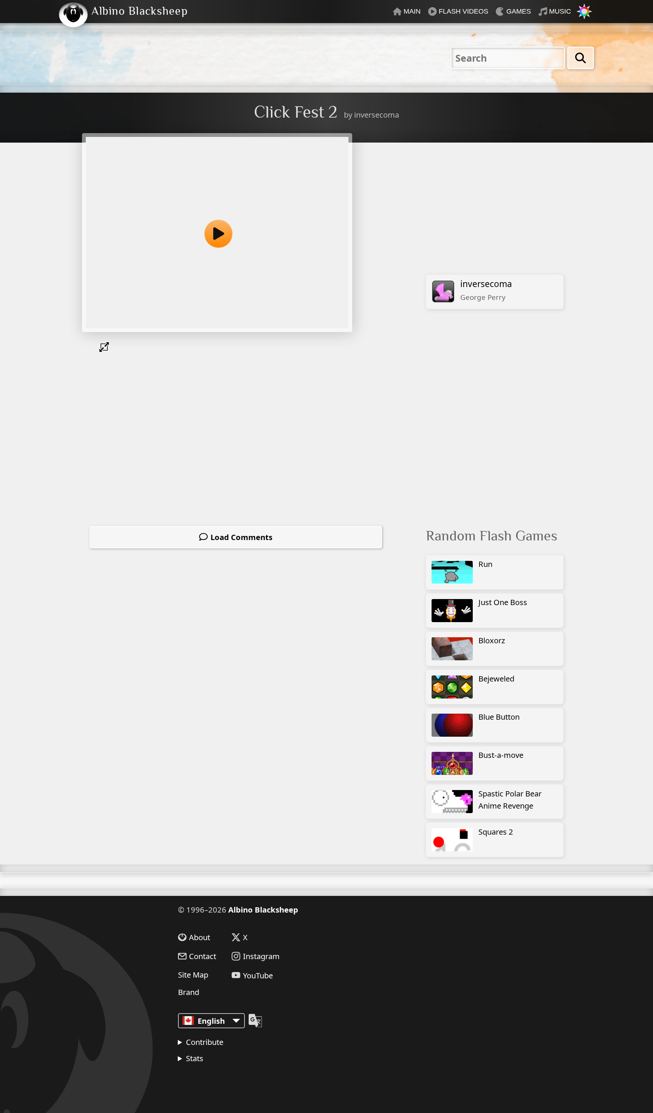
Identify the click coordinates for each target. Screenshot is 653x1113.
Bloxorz (491, 640)
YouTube (258, 975)
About (199, 937)
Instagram (261, 956)
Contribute (204, 1042)
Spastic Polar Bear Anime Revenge (510, 799)
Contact (202, 956)
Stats (194, 1058)
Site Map (193, 974)
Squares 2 (495, 831)
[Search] (580, 58)
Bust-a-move (500, 755)
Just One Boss (502, 602)
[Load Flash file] (217, 232)
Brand (188, 992)
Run (485, 564)
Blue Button (499, 716)
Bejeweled (496, 678)
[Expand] (106, 347)
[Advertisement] (498, 213)
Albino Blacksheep (263, 909)
